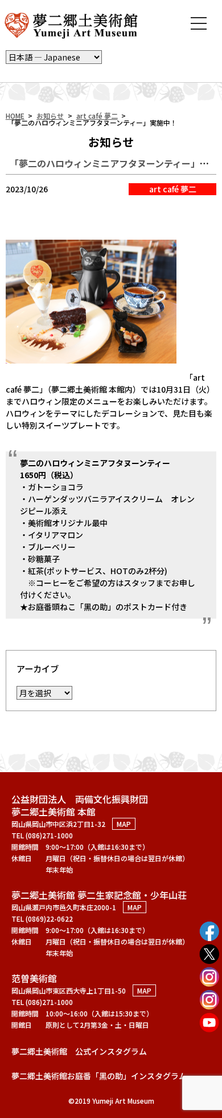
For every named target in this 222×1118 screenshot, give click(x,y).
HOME (15, 115)
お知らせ (50, 115)
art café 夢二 (97, 115)
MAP (124, 824)
